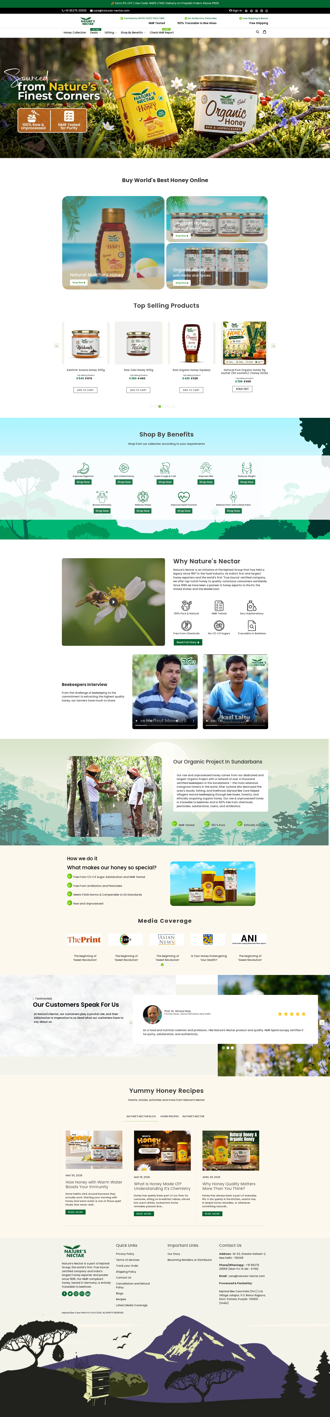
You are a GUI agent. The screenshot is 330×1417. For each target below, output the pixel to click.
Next (273, 345)
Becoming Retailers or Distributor (190, 1260)
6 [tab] (173, 406)
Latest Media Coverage (131, 1305)
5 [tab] (168, 406)
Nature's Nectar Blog (141, 1116)
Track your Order (127, 1266)
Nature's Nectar (193, 1116)
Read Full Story (187, 642)
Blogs (119, 1293)
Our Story (174, 1254)
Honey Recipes (170, 1116)
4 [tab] (164, 406)
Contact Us (123, 1277)
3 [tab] (159, 406)
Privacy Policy (125, 1254)
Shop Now (78, 282)
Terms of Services (128, 1260)
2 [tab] (155, 406)
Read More (75, 1212)
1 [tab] (150, 406)
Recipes (121, 1299)
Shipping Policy (126, 1272)
